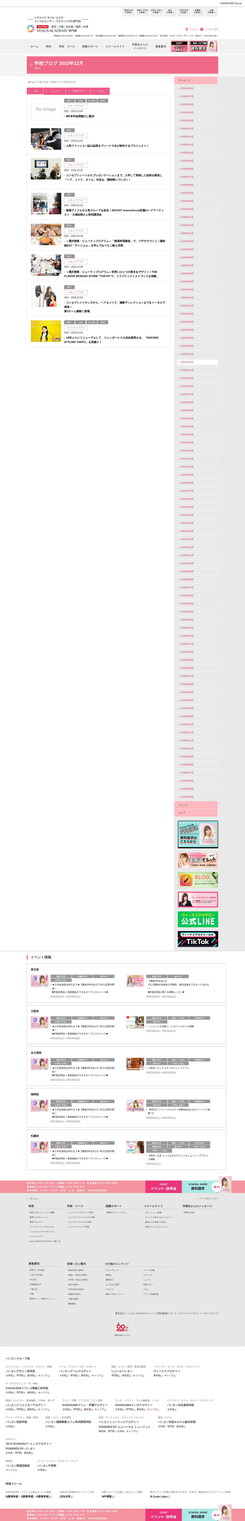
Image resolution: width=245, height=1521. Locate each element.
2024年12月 (187, 225)
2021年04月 (187, 515)
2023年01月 (187, 354)
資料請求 (200, 1187)
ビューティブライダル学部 (79, 1222)
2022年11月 (187, 370)
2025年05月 (187, 193)
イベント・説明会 (163, 1187)
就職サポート (114, 1206)
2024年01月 (187, 297)
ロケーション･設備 (153, 1212)
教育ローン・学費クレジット (42, 1299)
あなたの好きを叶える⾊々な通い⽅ (45, 1241)
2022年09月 (187, 386)
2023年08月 (187, 322)
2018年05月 (187, 789)
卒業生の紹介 (189, 1212)
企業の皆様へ (211, 12)
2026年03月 (187, 120)
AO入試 (33, 1279)
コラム (100, 91)
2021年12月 (187, 450)
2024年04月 (187, 289)
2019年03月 (187, 708)
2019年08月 (187, 668)
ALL (36, 91)
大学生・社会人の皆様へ (156, 12)
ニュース (55, 91)
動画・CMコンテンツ (115, 1294)
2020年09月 (187, 571)
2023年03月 (187, 338)
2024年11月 (187, 233)
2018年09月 (187, 756)
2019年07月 (187, 676)
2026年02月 (187, 128)
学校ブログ (78, 91)
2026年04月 (187, 112)
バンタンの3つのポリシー (140, 1313)
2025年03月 (187, 209)
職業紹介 (109, 1280)
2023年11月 (187, 305)
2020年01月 (187, 627)
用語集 (108, 1275)
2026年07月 (187, 96)
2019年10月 (187, 652)
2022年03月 (187, 426)
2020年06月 (187, 595)
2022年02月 (187, 434)
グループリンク (112, 1270)
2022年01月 (187, 442)
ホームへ (34, 1198)
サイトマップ (211, 1313)
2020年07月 (187, 587)
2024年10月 (187, 241)
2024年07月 (187, 265)
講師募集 (72, 1304)
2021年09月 (187, 475)
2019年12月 (187, 636)
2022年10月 (187, 378)
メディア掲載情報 (150, 1294)
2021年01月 (187, 539)
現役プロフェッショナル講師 (42, 1212)
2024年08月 (187, 257)
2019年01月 (187, 724)
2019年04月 (187, 700)
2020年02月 (187, 619)
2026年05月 (187, 104)
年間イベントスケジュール (156, 1227)
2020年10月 (187, 563)
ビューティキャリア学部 (78, 1227)
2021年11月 (187, 458)
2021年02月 (187, 531)
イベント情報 (149, 1270)
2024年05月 (187, 281)
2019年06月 (187, 684)
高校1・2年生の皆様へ (142, 12)
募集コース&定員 (37, 1270)
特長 (31, 1206)
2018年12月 (187, 732)
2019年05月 (187, 692)
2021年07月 (187, 491)
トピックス (148, 1275)
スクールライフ (36, 1236)
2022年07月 (187, 394)
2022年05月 (187, 410)
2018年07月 (187, 772)
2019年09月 (187, 660)
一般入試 (33, 1289)
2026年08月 (187, 88)
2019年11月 (187, 644)
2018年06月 (187, 780)
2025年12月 (187, 136)
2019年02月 (187, 716)
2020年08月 (187, 579)
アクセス (193, 29)
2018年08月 (187, 764)
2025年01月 (187, 217)
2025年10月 (187, 152)
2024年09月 (187, 249)
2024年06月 (187, 273)
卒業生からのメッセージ (197, 1206)
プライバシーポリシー (190, 1313)
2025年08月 (187, 169)
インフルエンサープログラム (42, 1232)
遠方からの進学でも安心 (155, 1222)
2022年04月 (187, 418)
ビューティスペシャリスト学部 (81, 1217)
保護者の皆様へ (197, 12)
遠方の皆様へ (170, 12)
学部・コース (75, 1206)
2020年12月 (187, 547)
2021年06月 (187, 499)
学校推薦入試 (35, 1284)
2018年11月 (187, 740)
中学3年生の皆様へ (184, 12)
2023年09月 (187, 313)
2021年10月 (187, 466)
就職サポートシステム (116, 1212)
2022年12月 (187, 362)
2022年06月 (187, 402)
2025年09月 (187, 160)
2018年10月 (187, 748)
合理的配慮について (166, 1313)
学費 (31, 1294)
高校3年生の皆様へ (129, 12)
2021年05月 (187, 507)
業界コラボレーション (39, 1217)
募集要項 (34, 1263)
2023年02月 (187, 346)
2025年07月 (187, 177)
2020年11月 (187, 555)
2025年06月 (187, 185)
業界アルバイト (36, 1222)
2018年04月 (187, 797)
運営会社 (119, 1313)
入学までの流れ (36, 1275)
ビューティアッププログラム (42, 1227)
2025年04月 (187, 201)
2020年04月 (187, 603)
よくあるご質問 (211, 29)
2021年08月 (187, 483)
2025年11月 (187, 144)
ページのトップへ (209, 1198)
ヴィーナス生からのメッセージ (158, 1217)
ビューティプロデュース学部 (80, 1212)
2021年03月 (187, 523)
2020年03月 (187, 611)
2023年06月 (187, 330)
